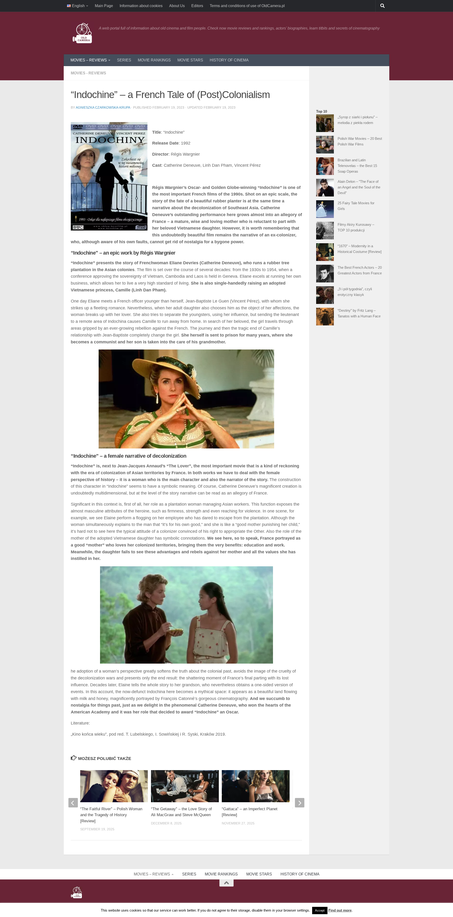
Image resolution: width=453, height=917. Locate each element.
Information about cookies (141, 6)
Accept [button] (320, 910)
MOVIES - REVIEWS (88, 73)
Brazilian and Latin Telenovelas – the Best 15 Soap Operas (357, 165)
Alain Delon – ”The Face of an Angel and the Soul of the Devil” (359, 187)
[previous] (73, 802)
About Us (177, 6)
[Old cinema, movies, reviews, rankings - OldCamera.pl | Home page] (82, 33)
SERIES (124, 60)
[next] (299, 802)
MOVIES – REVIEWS (89, 60)
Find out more (340, 910)
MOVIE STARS (190, 60)
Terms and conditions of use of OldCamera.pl (247, 6)
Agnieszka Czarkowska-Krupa (103, 107)
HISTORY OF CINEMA (229, 60)
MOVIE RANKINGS (154, 60)
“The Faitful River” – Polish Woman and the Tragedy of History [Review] (111, 815)
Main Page (104, 6)
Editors (197, 6)
